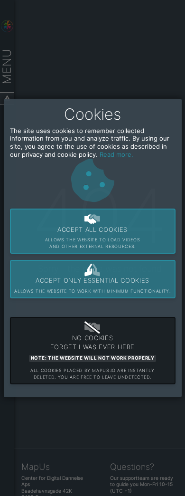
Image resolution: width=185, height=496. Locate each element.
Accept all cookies (92, 237)
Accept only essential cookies (92, 285)
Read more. (116, 154)
